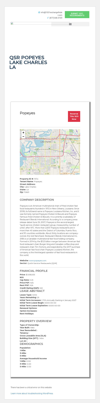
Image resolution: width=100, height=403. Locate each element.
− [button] (23, 136)
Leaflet (77, 174)
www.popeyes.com (37, 260)
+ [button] (23, 132)
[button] (77, 14)
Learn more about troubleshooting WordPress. (32, 393)
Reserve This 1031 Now (74, 116)
